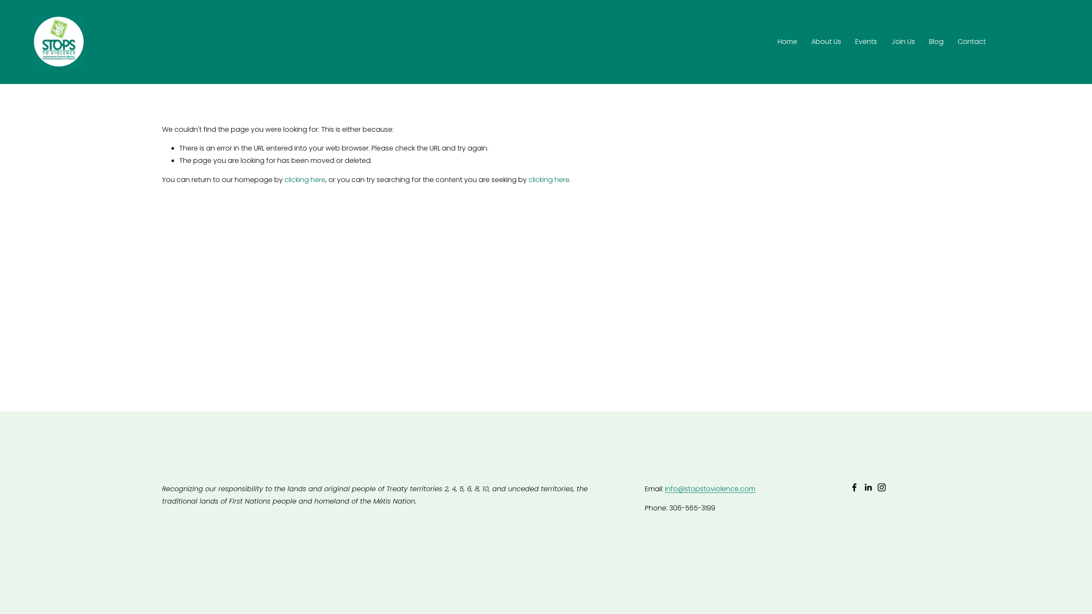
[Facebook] (854, 487)
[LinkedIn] (868, 487)
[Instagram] (881, 487)
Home (787, 41)
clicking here (305, 180)
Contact (972, 41)
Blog (936, 41)
